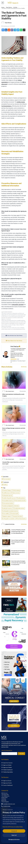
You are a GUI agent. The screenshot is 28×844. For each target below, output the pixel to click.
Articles (15, 7)
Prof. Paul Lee (15, 346)
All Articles (24, 366)
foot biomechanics (6, 106)
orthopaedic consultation (9, 518)
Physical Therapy (7, 490)
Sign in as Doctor (7, 780)
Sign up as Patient (7, 767)
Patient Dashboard (7, 769)
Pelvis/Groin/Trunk (15, 354)
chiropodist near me (7, 495)
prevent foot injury (18, 516)
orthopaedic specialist (18, 304)
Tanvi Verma (9, 7)
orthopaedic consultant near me (10, 511)
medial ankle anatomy (19, 508)
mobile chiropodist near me (9, 498)
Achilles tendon (21, 102)
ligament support (7, 516)
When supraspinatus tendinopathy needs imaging (13, 395)
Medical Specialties (8, 772)
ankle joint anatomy (7, 508)
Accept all (14, 831)
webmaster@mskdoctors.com (19, 329)
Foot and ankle (18, 353)
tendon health (15, 513)
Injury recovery (16, 492)
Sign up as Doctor (7, 783)
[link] (2, 7)
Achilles (5, 484)
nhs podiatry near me (8, 500)
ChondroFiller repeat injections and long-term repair (13, 462)
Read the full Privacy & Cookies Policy (13, 826)
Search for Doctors (7, 762)
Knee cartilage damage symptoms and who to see (13, 428)
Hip (14, 353)
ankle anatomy (21, 498)
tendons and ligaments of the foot (11, 505)
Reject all (14, 835)
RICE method (17, 490)
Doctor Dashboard (7, 785)
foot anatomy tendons (8, 503)
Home (2, 7)
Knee (12, 353)
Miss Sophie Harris (10, 391)
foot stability (6, 513)
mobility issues (6, 492)
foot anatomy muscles (20, 500)
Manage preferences (14, 839)
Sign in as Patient (7, 765)
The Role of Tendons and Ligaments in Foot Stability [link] (13, 8)
